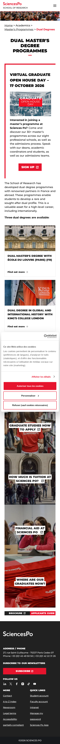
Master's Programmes (19, 29)
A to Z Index (9, 701)
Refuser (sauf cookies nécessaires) (30, 405)
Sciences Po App (39, 725)
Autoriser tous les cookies (30, 386)
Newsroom (9, 707)
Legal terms (9, 713)
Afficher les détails (41, 376)
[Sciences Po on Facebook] (17, 684)
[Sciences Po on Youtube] (35, 684)
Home (9, 25)
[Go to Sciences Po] (18, 635)
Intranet (34, 707)
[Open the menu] (55, 6)
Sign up (27, 167)
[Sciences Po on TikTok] (29, 684)
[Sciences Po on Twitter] (11, 684)
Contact (7, 695)
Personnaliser (28, 395)
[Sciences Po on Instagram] (23, 684)
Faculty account (39, 701)
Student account (39, 695)
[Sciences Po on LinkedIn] (5, 684)
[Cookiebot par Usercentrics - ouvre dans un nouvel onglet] (44, 336)
